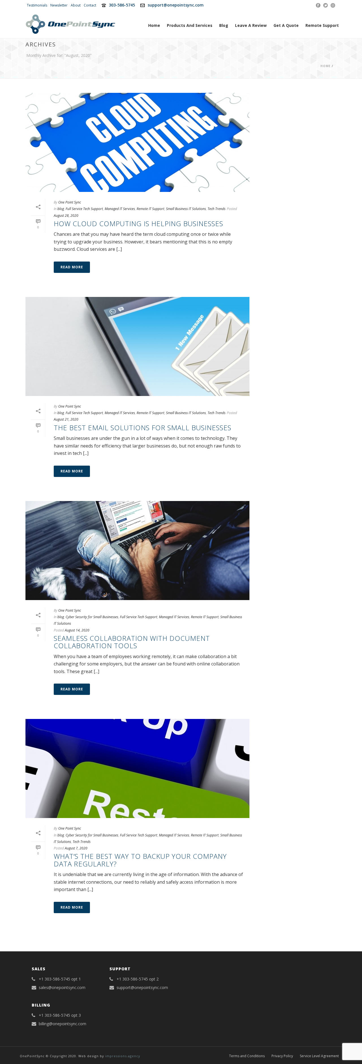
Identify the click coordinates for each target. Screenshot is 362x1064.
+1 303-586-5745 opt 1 (60, 979)
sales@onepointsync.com (62, 987)
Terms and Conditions (247, 1056)
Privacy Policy (282, 1056)
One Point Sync (69, 202)
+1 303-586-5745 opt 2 (138, 979)
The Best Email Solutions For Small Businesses (142, 427)
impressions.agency (122, 1056)
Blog (223, 25)
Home (154, 25)
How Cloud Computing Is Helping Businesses (138, 223)
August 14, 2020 (77, 630)
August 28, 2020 (66, 215)
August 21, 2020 (66, 419)
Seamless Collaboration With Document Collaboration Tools (132, 641)
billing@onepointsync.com (62, 1023)
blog (60, 208)
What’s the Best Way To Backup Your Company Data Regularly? (140, 859)
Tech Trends (216, 208)
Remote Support (322, 25)
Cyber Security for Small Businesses (92, 617)
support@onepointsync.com (176, 5)
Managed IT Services (120, 208)
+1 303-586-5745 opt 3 (60, 1015)
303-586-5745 (122, 5)
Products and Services (189, 25)
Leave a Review (251, 25)
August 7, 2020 (76, 848)
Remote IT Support (150, 208)
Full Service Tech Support (84, 208)
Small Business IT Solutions (186, 208)
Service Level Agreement (319, 1056)
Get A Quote (286, 25)
